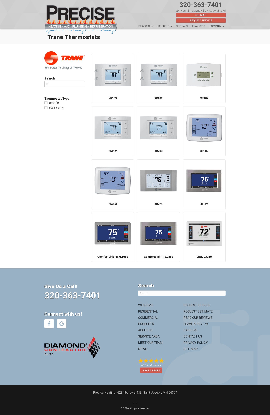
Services (144, 26)
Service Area (149, 336)
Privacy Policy (195, 343)
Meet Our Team (150, 343)
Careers (190, 330)
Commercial (148, 318)
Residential (148, 311)
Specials (182, 26)
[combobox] (64, 84)
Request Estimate (198, 311)
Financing (198, 26)
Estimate (201, 15)
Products (163, 26)
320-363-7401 (201, 5)
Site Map (190, 349)
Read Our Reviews (197, 318)
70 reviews (155, 365)
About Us (145, 330)
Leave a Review (195, 324)
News (142, 349)
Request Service (201, 20)
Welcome (145, 305)
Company (215, 26)
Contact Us (192, 336)
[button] (152, 26)
